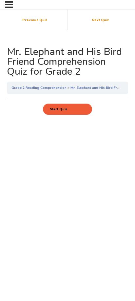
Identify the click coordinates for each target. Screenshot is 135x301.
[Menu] (9, 4)
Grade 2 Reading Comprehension (39, 87)
